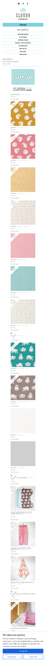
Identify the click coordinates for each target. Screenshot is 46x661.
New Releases (23, 34)
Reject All (33, 657)
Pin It (14, 96)
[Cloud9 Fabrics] (23, 19)
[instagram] (19, 4)
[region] (23, 646)
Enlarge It (16, 99)
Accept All (23, 651)
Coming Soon (23, 40)
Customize (12, 657)
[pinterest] (23, 4)
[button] (23, 24)
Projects (23, 48)
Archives (23, 54)
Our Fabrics (23, 30)
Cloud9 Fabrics (12, 61)
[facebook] (27, 4)
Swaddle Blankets (19, 628)
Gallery (23, 51)
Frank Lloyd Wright (23, 43)
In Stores (23, 37)
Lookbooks (23, 46)
